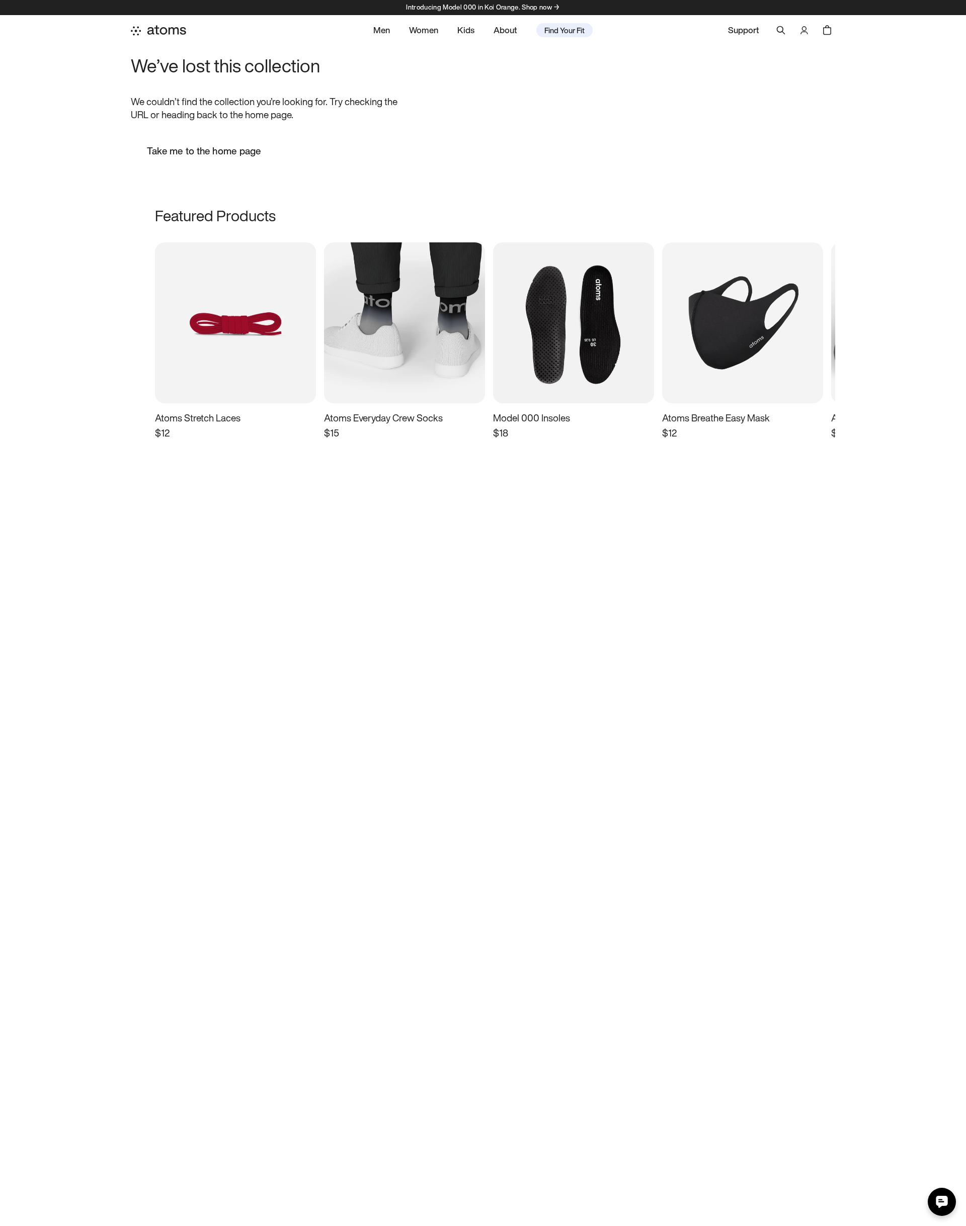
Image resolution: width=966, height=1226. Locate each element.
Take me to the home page (204, 151)
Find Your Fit (564, 30)
